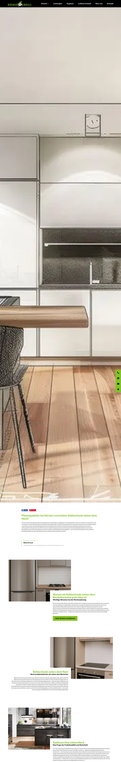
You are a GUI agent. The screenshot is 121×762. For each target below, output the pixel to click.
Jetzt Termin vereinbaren (65, 618)
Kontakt (110, 4)
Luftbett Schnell (84, 4)
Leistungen (57, 4)
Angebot (70, 4)
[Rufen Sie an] (118, 372)
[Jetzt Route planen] (118, 389)
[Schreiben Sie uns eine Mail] (118, 384)
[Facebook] (118, 378)
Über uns (99, 4)
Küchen (44, 4)
